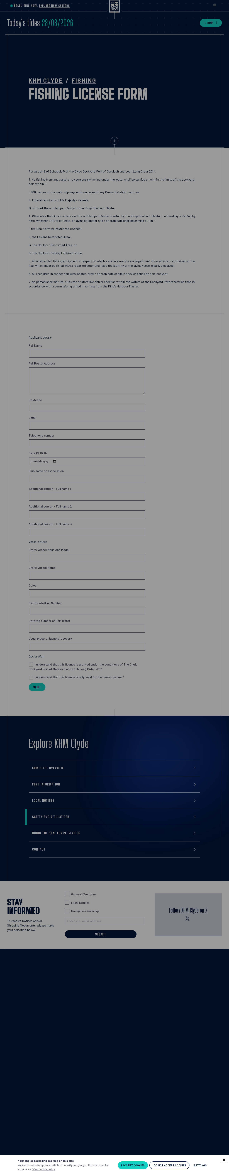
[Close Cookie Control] (224, 1160)
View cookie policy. (43, 1169)
